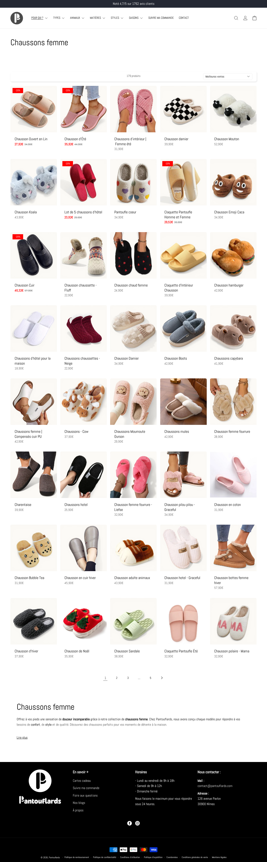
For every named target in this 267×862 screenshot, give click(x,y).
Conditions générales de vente (195, 857)
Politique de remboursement (76, 857)
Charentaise (23, 504)
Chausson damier (176, 138)
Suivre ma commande (86, 788)
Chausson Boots (175, 358)
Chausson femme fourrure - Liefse (133, 507)
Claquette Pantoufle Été (181, 651)
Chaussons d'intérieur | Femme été (130, 141)
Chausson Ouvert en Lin (31, 138)
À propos (78, 810)
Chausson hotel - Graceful (182, 578)
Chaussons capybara (228, 358)
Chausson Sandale (127, 651)
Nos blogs (79, 803)
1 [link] (105, 678)
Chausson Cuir (24, 285)
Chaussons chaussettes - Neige (82, 360)
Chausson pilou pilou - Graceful (179, 507)
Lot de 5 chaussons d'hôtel (83, 212)
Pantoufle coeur (125, 212)
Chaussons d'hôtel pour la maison (32, 360)
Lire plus (22, 737)
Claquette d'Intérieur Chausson (178, 287)
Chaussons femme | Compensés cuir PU (28, 434)
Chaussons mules (176, 431)
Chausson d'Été (75, 138)
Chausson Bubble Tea (29, 578)
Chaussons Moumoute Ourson (129, 434)
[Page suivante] (161, 677)
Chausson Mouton (226, 138)
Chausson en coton (227, 504)
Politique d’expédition (153, 857)
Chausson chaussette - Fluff (80, 287)
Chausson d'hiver (26, 651)
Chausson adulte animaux (132, 578)
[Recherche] (236, 18)
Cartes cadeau (82, 780)
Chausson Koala (26, 212)
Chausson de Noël (76, 651)
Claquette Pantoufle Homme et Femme (178, 214)
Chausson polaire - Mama (231, 651)
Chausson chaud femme (131, 285)
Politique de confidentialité (104, 857)
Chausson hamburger (228, 285)
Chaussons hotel (76, 504)
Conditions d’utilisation (130, 857)
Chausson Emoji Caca (229, 212)
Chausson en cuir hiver (80, 578)
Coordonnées (172, 857)
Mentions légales (219, 857)
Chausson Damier (126, 358)
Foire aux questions (85, 795)
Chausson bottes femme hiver (231, 580)
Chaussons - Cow (76, 431)
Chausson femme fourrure (232, 431)
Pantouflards (54, 857)
